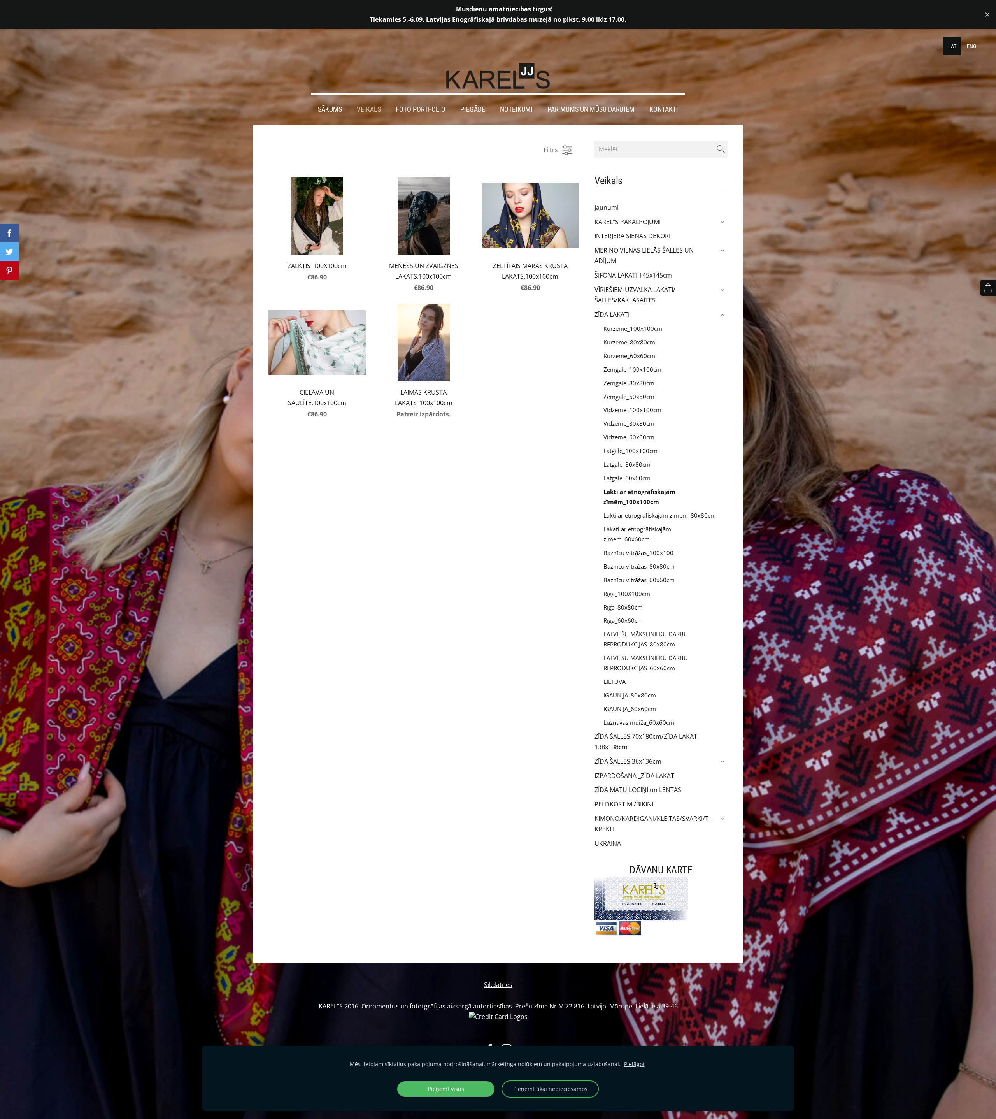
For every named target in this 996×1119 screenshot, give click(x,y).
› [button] (723, 222)
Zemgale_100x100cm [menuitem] (632, 369)
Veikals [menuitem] (369, 109)
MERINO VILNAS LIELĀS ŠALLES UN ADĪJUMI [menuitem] (644, 255)
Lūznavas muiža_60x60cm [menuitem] (638, 722)
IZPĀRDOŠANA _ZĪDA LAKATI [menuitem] (635, 775)
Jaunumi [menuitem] (606, 207)
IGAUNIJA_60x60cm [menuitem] (629, 709)
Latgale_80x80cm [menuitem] (627, 464)
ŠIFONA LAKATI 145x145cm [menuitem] (633, 275)
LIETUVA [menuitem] (614, 681)
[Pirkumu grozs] (988, 288)
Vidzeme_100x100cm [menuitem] (632, 410)
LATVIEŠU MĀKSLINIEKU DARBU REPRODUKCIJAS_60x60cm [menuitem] (645, 663)
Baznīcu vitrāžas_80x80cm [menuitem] (639, 566)
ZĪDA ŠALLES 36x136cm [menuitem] (627, 761)
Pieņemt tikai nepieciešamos (550, 1089)
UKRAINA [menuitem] (607, 843)
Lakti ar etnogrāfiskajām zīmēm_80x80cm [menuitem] (659, 515)
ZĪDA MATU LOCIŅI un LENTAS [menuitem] (637, 789)
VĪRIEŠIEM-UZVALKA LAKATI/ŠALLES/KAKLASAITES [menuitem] (634, 294)
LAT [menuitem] (952, 46)
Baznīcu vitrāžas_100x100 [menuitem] (638, 553)
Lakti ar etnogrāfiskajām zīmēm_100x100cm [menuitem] (639, 497)
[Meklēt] (721, 149)
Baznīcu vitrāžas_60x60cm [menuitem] (639, 580)
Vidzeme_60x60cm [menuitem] (628, 437)
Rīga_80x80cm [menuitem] (623, 607)
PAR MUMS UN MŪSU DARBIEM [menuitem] (591, 109)
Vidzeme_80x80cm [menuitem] (628, 423)
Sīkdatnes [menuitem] (498, 984)
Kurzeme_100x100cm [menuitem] (632, 328)
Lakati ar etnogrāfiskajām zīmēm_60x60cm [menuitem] (637, 534)
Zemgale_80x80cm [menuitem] (628, 383)
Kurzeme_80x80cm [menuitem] (629, 342)
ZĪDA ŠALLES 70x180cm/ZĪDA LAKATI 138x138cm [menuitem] (646, 741)
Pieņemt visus (446, 1089)
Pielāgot (634, 1064)
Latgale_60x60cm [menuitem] (627, 478)
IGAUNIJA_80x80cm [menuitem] (629, 695)
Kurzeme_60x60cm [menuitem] (629, 356)
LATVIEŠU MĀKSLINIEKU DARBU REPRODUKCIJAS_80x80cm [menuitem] (645, 639)
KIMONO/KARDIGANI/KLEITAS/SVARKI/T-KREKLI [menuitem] (652, 823)
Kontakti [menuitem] (663, 109)
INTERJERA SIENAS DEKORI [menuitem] (632, 236)
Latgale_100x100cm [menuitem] (630, 451)
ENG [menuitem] (971, 46)
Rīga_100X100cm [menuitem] (626, 593)
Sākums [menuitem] (330, 109)
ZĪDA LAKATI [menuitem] (612, 314)
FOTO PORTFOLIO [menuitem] (420, 109)
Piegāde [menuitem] (472, 109)
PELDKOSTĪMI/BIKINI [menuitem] (623, 804)
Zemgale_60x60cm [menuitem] (628, 397)
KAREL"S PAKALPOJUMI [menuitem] (627, 222)
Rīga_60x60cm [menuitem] (623, 620)
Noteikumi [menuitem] (516, 109)
